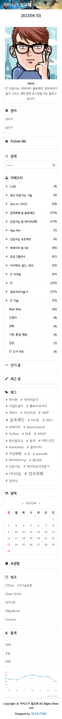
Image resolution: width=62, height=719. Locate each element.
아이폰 (35, 420)
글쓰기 (9, 127)
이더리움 (15, 473)
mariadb (41, 454)
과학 (33, 326)
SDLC (49, 420)
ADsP (42, 433)
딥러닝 (13, 481)
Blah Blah (33, 309)
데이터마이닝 (17, 460)
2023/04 (31, 503)
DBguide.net (12, 611)
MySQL (37, 460)
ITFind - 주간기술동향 (18, 585)
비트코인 (48, 440)
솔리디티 (36, 447)
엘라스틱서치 (38, 406)
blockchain (16, 447)
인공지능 (14, 466)
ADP (45, 412)
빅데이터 (14, 427)
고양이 (33, 317)
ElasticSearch (36, 427)
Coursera (10, 619)
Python (14, 434)
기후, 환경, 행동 (33, 334)
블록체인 (17, 419)
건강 (33, 343)
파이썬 (13, 400)
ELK (28, 434)
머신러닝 (29, 413)
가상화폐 (15, 453)
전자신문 (10, 602)
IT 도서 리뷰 (33, 351)
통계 (32, 441)
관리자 (9, 119)
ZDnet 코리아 (13, 594)
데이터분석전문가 (38, 466)
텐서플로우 (16, 441)
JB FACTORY (39, 714)
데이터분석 (31, 400)
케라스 (13, 413)
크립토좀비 (16, 406)
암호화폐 (36, 473)
